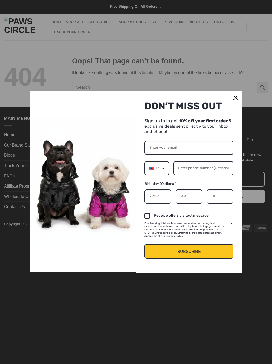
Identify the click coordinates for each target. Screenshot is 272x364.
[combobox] (156, 168)
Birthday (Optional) (160, 183)
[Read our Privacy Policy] (230, 224)
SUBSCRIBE (189, 251)
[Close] (235, 97)
